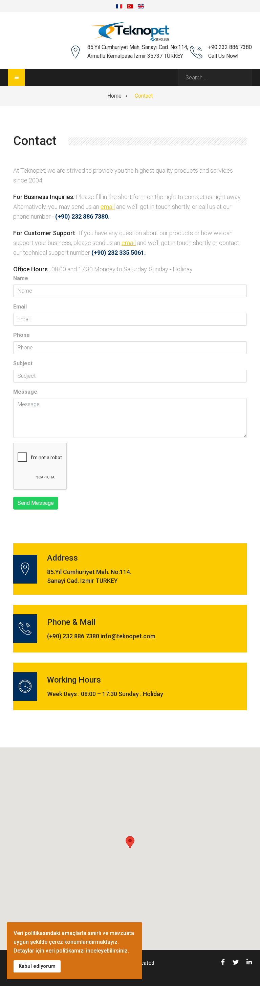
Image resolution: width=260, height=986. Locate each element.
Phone (21, 335)
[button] (130, 842)
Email (20, 306)
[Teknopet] (130, 32)
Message (25, 392)
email (108, 206)
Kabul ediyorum (37, 966)
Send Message (36, 503)
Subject (22, 363)
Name (20, 278)
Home (114, 96)
